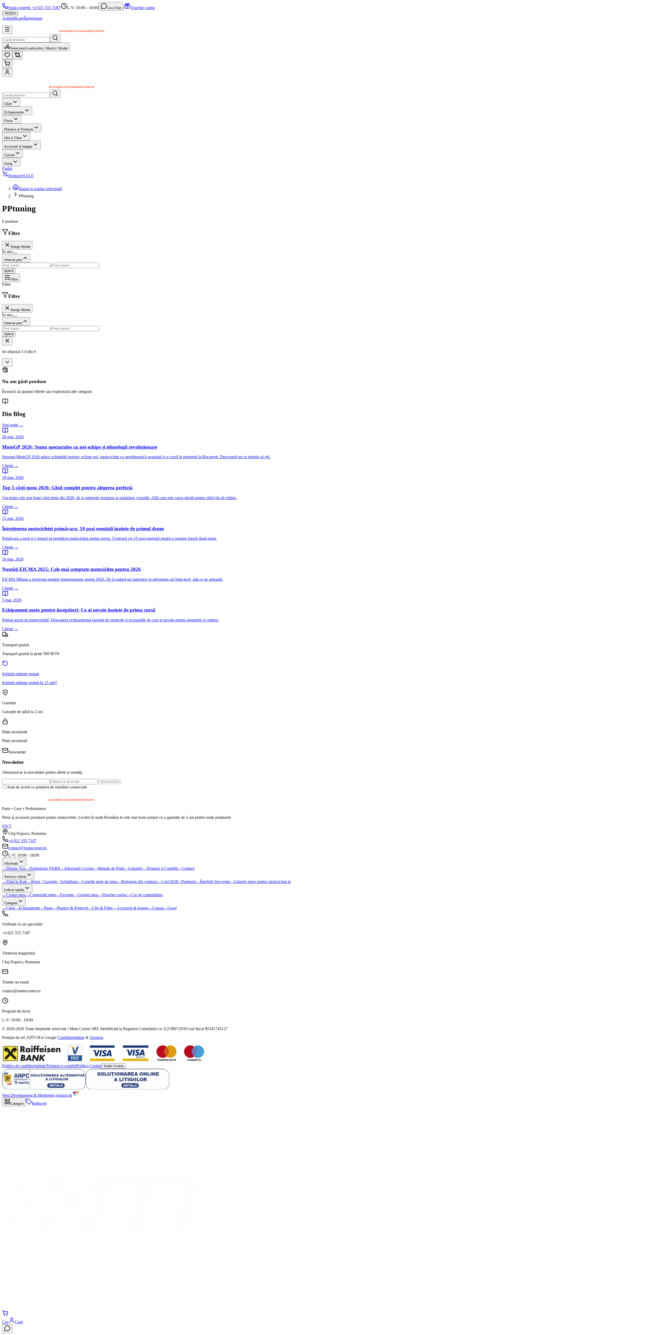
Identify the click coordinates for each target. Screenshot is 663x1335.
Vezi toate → (12, 425)
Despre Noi (13, 868)
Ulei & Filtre (13, 138)
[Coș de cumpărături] (7, 64)
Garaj (8, 164)
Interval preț (13, 260)
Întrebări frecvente (213, 881)
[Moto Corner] (51, 87)
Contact (186, 868)
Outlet (7, 168)
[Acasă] (103, 1307)
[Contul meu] (7, 72)
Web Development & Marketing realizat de (37, 1095)
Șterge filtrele (20, 247)
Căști (8, 104)
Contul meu (13, 895)
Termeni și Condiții (160, 868)
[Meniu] (7, 29)
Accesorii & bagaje (18, 146)
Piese (8, 121)
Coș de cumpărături (145, 895)
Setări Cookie (114, 1066)
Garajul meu (86, 895)
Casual (9, 155)
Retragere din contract (137, 881)
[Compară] (17, 55)
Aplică (8, 271)
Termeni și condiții (61, 1066)
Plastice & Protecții (18, 129)
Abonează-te (109, 782)
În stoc (7, 251)
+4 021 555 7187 (22, 840)
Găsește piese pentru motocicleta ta (260, 881)
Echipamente (14, 112)
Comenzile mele (40, 895)
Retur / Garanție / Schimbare (52, 881)
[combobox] (7, 362)
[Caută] (55, 38)
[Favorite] (7, 55)
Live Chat (114, 8)
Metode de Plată (108, 868)
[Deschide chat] (7, 1328)
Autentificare (12, 18)
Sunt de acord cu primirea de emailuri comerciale (47, 787)
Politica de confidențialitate (24, 1066)
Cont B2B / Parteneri (176, 881)
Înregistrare (33, 18)
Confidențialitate (70, 1037)
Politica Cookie (89, 1066)
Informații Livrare (76, 868)
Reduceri (21, 176)
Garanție (133, 868)
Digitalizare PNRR (42, 868)
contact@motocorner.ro (27, 848)
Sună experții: (34, 7)
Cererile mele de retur (97, 881)
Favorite (65, 895)
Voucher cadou (142, 7)
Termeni (96, 1037)
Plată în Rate (14, 881)
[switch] (15, 253)
